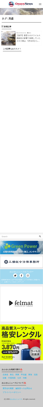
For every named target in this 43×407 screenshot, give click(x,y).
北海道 (5, 375)
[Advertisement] (21, 142)
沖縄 (24, 378)
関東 (17, 375)
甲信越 (23, 375)
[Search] (40, 237)
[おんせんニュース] (20, 4)
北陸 (35, 375)
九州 (19, 378)
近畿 (4, 378)
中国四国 (11, 378)
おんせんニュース (16, 399)
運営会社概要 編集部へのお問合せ (17, 388)
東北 (12, 375)
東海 (30, 375)
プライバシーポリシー (12, 392)
